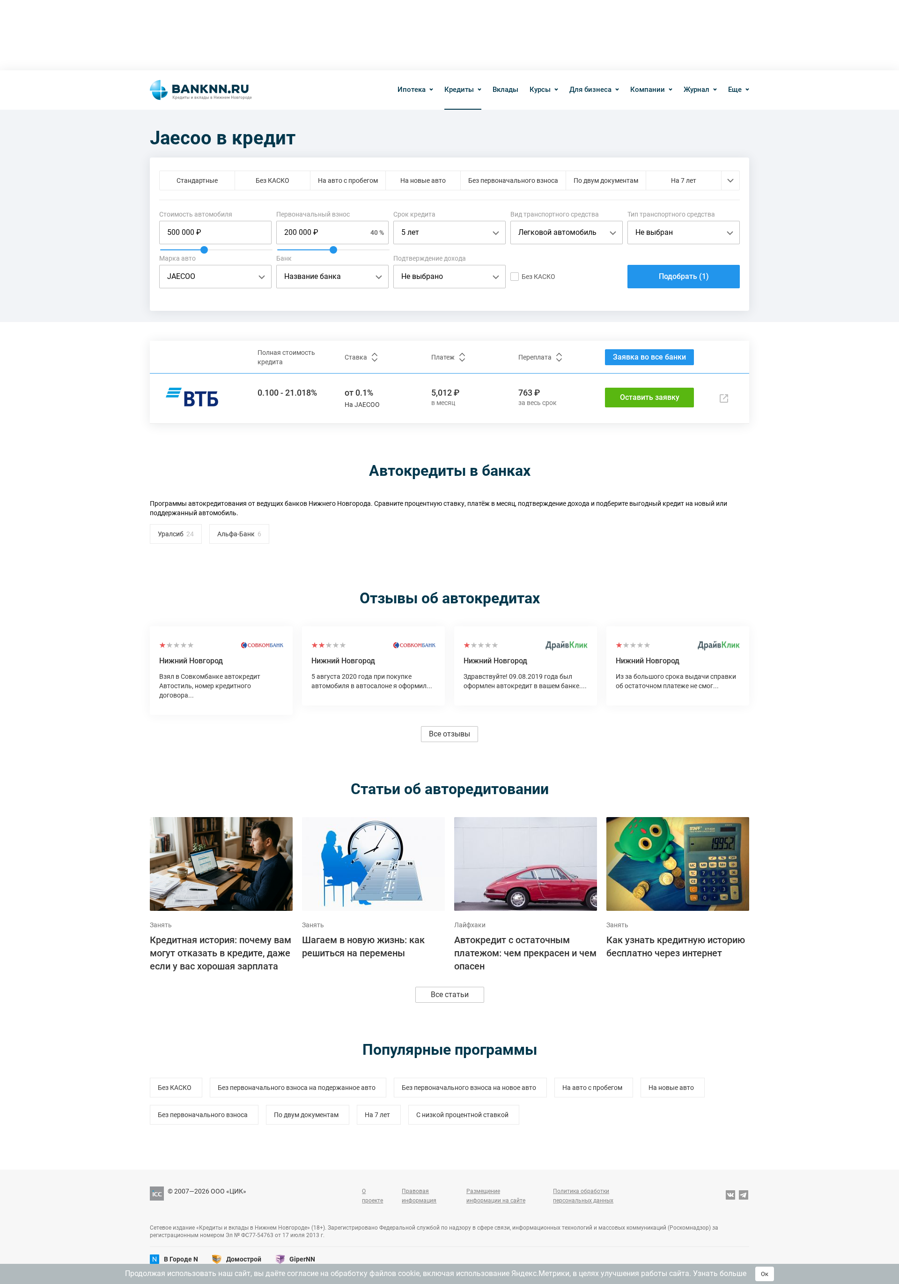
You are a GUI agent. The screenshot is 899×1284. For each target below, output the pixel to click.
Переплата (535, 357)
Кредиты (459, 89)
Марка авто (177, 258)
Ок (764, 1273)
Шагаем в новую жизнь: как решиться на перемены (363, 946)
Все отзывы (449, 733)
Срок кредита (414, 214)
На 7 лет (683, 180)
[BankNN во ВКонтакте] (730, 1195)
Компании (647, 89)
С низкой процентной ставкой (462, 1115)
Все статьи (450, 994)
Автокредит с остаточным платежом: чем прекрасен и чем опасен (525, 953)
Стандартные (197, 180)
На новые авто (423, 180)
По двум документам (606, 180)
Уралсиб (171, 534)
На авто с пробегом (348, 180)
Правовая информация (419, 1196)
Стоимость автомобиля (195, 214)
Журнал (696, 89)
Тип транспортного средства (671, 214)
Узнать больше (719, 1273)
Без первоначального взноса (513, 180)
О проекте (372, 1196)
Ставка (356, 357)
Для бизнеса (590, 89)
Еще (735, 89)
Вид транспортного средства (554, 214)
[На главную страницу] (201, 90)
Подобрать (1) (684, 276)
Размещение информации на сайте (495, 1196)
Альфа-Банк (236, 534)
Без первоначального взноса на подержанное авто (297, 1087)
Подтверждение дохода (429, 258)
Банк (284, 258)
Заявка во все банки (649, 357)
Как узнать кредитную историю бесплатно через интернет (675, 946)
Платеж (443, 357)
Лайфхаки (470, 925)
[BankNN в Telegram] (743, 1195)
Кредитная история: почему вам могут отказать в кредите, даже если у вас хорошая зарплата (220, 953)
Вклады (505, 89)
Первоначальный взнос (313, 214)
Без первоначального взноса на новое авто (469, 1087)
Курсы (540, 89)
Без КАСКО (272, 180)
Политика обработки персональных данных (583, 1196)
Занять (161, 925)
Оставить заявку (649, 397)
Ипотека (412, 89)
